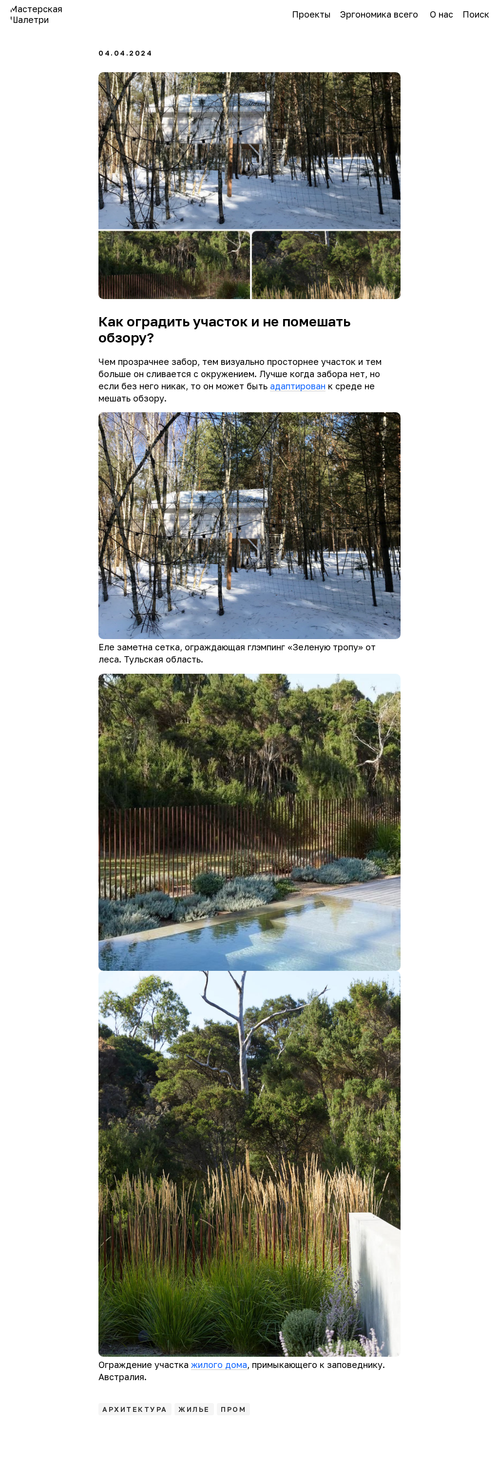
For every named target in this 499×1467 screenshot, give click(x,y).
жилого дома (219, 1364)
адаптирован (298, 386)
